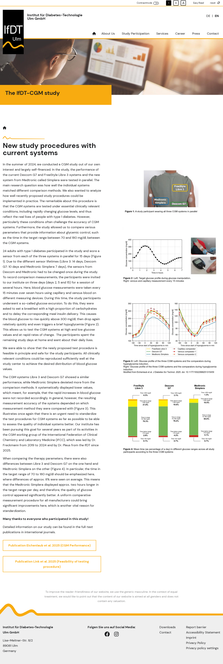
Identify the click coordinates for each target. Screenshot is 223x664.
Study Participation (135, 33)
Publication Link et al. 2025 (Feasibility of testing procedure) (52, 564)
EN (217, 16)
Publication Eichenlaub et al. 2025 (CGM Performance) (49, 545)
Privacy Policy (196, 643)
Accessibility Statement (203, 632)
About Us (108, 33)
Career (180, 33)
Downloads (167, 627)
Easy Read (198, 2)
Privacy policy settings (202, 648)
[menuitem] (94, 33)
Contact (213, 33)
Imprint (191, 638)
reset (213, 2)
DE (208, 16)
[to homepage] (94, 33)
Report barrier (196, 627)
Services (162, 33)
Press (196, 33)
